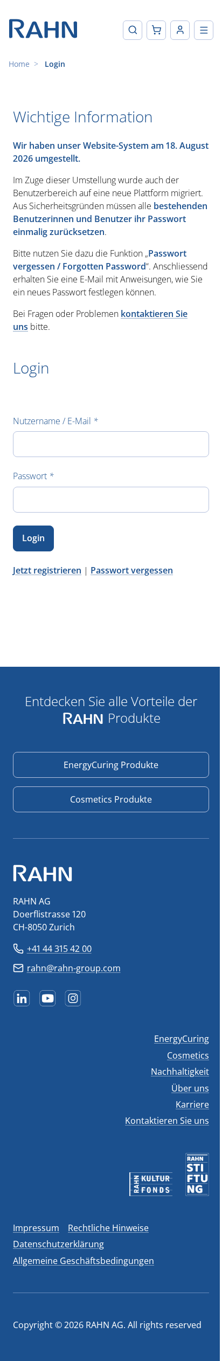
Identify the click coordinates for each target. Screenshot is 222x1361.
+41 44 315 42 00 (59, 949)
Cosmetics (188, 1055)
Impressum (36, 1228)
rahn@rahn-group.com (74, 968)
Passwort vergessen (132, 570)
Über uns (190, 1088)
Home (19, 64)
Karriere (192, 1104)
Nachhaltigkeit (180, 1071)
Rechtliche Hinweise (108, 1228)
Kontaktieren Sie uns (167, 1121)
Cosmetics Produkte (111, 799)
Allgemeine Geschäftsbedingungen (83, 1261)
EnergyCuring (181, 1039)
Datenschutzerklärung (58, 1244)
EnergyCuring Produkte (111, 765)
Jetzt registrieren (47, 570)
